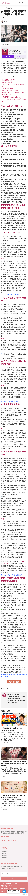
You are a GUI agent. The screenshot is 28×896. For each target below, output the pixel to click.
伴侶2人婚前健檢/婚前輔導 (15, 575)
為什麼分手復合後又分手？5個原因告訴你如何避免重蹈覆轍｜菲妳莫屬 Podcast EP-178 (14, 764)
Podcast (3, 8)
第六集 (3, 564)
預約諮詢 (4, 855)
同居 (4, 688)
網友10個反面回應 (7, 82)
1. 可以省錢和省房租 (7, 88)
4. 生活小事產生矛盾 (7, 95)
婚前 (7, 688)
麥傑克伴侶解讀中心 (8, 888)
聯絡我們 (4, 857)
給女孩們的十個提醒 (13, 295)
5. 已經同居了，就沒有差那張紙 (11, 97)
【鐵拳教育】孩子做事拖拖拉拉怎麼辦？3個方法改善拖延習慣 (13, 729)
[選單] (25, 2)
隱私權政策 (3, 891)
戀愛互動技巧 (9, 8)
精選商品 (4, 851)
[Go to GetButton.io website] (24, 894)
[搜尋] (20, 2)
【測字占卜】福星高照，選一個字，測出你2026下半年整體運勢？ (13, 796)
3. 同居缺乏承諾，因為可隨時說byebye (13, 93)
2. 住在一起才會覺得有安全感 (10, 90)
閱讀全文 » (4, 743)
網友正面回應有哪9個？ (8, 80)
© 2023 (2, 888)
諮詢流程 (4, 853)
